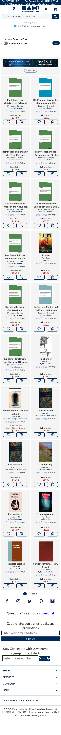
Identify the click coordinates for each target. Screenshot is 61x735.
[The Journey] (45, 452)
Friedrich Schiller (46, 572)
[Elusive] (45, 243)
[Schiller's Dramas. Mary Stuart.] (45, 551)
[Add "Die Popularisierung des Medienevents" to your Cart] (52, 122)
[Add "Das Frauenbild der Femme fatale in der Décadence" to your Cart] (21, 277)
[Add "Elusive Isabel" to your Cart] (52, 434)
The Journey (45, 464)
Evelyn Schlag (11, 419)
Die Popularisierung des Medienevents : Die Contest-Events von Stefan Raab (45, 102)
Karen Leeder (21, 419)
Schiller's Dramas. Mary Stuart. (45, 565)
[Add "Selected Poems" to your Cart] (21, 434)
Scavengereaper (45, 514)
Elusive (46, 255)
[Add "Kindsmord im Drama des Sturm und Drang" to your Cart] (21, 380)
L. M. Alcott (16, 569)
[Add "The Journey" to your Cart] (52, 484)
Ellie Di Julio (46, 364)
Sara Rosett (47, 260)
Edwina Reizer (46, 469)
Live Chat (47, 613)
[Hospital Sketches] (15, 551)
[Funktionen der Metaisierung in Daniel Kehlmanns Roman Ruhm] (15, 87)
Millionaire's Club (38, 26)
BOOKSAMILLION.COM (14, 712)
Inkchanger (46, 358)
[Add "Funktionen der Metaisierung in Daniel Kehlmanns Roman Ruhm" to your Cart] (21, 122)
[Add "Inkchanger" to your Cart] (52, 380)
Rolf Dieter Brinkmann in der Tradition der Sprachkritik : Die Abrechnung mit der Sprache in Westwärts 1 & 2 (15, 153)
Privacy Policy (39, 715)
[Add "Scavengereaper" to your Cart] (52, 534)
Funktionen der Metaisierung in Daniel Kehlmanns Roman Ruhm (15, 102)
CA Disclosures (22, 715)
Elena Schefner (16, 108)
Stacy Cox (46, 519)
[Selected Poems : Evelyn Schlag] (15, 398)
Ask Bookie (23, 26)
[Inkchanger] (46, 346)
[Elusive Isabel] (45, 398)
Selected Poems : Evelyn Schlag (15, 412)
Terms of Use (51, 712)
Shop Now (30, 70)
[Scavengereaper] (45, 502)
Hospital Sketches (15, 563)
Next (34, 593)
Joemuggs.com (36, 712)
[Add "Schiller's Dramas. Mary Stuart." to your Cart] (52, 585)
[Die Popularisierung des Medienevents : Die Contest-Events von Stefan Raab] (45, 87)
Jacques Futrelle (43, 415)
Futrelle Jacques (16, 519)
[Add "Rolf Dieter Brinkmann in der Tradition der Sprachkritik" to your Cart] (21, 173)
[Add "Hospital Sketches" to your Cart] (21, 585)
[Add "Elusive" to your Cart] (52, 277)
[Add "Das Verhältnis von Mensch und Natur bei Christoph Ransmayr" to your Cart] (21, 225)
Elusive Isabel (46, 410)
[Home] (30, 9)
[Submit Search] (55, 16)
